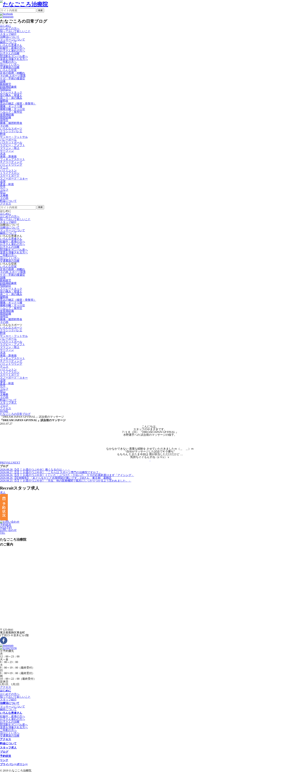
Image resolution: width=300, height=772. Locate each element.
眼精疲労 (5, 84)
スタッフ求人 (8, 747)
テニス (4, 167)
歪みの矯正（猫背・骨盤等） (18, 103)
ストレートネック (11, 92)
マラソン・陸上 (9, 148)
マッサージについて (12, 39)
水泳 (3, 153)
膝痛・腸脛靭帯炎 (11, 123)
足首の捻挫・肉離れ (12, 72)
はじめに (5, 213)
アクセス (5, 687)
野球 (3, 134)
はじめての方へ (9, 28)
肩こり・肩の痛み (11, 97)
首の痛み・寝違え (11, 95)
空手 (3, 187)
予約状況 (5, 524)
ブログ (4, 751)
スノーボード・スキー (14, 178)
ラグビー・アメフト (12, 145)
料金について (8, 743)
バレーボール (8, 139)
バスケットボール (11, 142)
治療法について (9, 227)
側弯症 (4, 120)
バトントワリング (11, 164)
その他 (4, 125)
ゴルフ (4, 189)
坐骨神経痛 (7, 114)
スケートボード (9, 175)
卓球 (3, 181)
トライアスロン (9, 173)
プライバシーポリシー (14, 764)
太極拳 (4, 195)
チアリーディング (11, 161)
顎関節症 (5, 89)
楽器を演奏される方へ (14, 59)
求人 (3, 492)
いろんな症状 (8, 266)
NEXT (16, 462)
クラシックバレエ (11, 131)
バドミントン (8, 170)
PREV (3, 462)
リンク (4, 760)
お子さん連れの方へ (12, 50)
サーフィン (7, 150)
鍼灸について (8, 42)
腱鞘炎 (4, 100)
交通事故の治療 (9, 67)
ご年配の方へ (8, 61)
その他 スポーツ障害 (13, 75)
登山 (3, 192)
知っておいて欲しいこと (15, 31)
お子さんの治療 (9, 53)
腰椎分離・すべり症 (12, 109)
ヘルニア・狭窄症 (11, 111)
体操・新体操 (8, 156)
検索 (40, 10)
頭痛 (3, 81)
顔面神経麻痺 (8, 86)
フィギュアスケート (12, 159)
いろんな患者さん (11, 238)
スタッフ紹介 (8, 34)
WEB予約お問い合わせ (8, 529)
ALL (9, 462)
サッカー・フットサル (14, 136)
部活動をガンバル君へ (14, 56)
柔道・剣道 (7, 184)
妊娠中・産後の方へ (12, 47)
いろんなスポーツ (11, 327)
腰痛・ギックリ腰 (11, 106)
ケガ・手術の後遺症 (12, 78)
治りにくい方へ (9, 64)
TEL (2, 532)
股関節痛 (5, 117)
